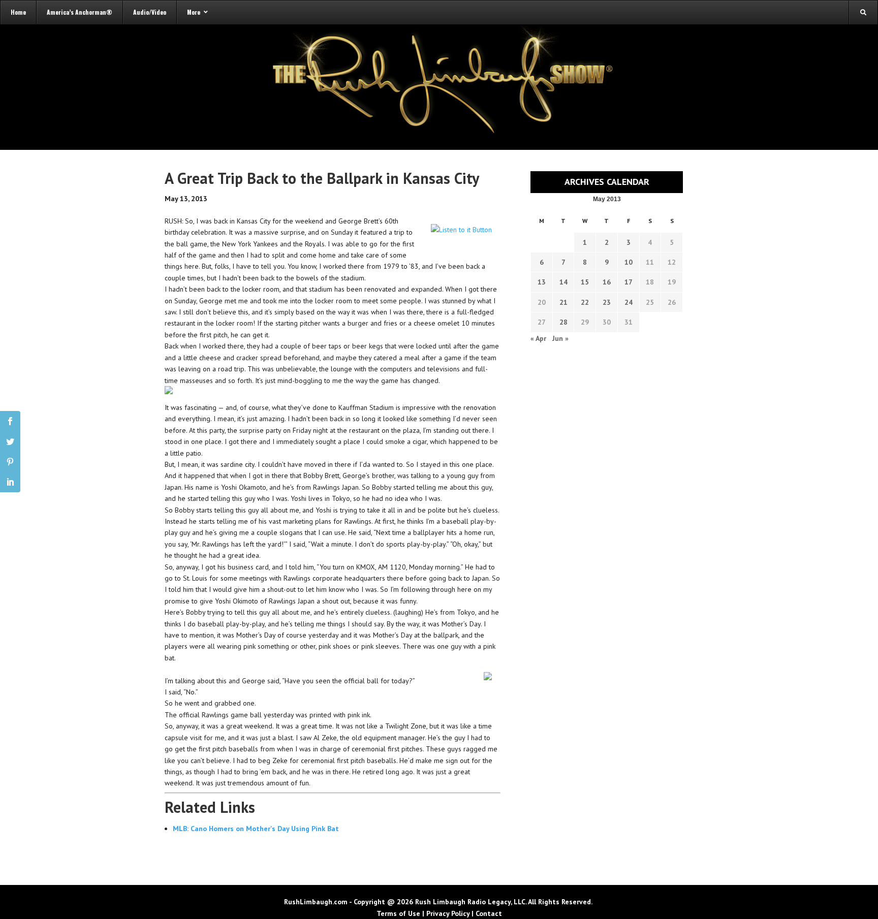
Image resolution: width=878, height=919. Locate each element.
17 (628, 282)
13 (542, 282)
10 (628, 262)
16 (607, 282)
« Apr (538, 338)
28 (563, 322)
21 (563, 302)
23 (607, 302)
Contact (489, 913)
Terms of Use (398, 913)
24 (628, 302)
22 (585, 302)
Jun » (560, 338)
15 (585, 282)
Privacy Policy (447, 913)
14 (563, 282)
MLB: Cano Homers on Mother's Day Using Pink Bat (256, 828)
